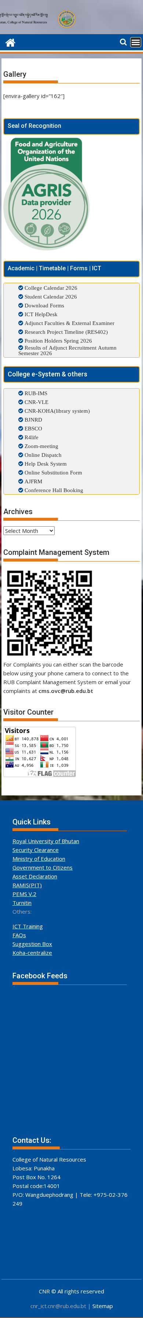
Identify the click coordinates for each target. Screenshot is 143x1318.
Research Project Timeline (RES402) (66, 332)
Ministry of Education (38, 858)
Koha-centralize (32, 952)
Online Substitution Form (52, 472)
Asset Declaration (34, 876)
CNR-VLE (35, 402)
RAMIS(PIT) (27, 885)
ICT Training (27, 926)
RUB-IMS (35, 393)
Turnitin (22, 902)
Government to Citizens (42, 867)
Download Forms (44, 305)
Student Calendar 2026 (51, 296)
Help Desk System (45, 463)
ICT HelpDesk (41, 314)
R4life (30, 437)
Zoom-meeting (40, 446)
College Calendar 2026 (51, 287)
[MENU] (135, 42)
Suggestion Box (32, 943)
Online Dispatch (42, 455)
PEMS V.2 (24, 894)
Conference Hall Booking (53, 490)
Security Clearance (35, 849)
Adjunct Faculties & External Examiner (69, 323)
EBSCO (32, 428)
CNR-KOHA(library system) (56, 411)
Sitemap (102, 1306)
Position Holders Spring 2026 (58, 340)
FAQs (19, 935)
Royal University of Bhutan (45, 841)
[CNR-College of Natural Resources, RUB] (10, 41)
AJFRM (32, 481)
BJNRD (32, 419)
